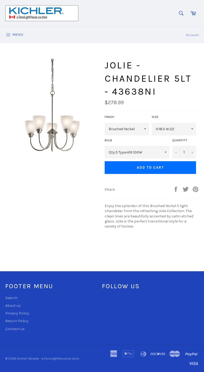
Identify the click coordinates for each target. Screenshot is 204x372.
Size (155, 117)
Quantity (179, 140)
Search (11, 298)
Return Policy (16, 321)
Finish (109, 117)
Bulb (108, 140)
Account (192, 35)
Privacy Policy (17, 313)
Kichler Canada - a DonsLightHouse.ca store (48, 358)
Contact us (15, 329)
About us (13, 305)
